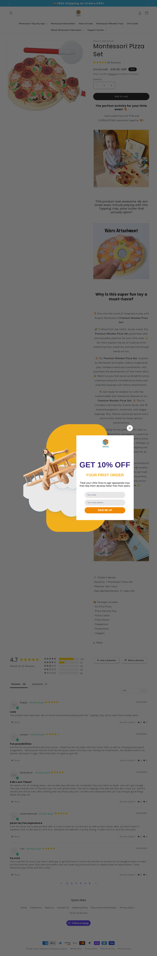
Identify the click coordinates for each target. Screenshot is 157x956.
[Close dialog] (129, 428)
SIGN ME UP (105, 510)
